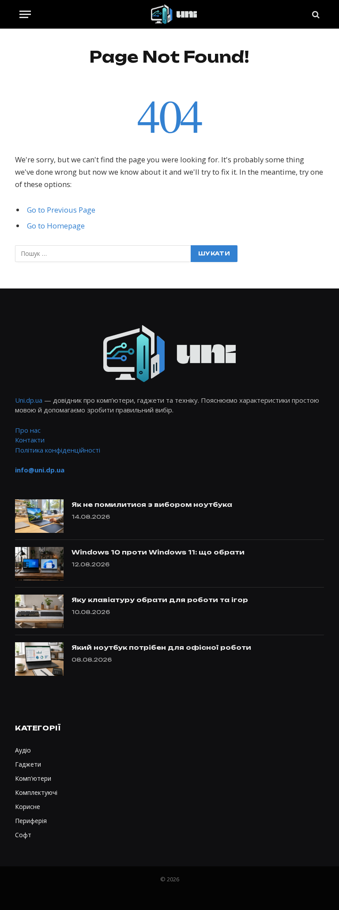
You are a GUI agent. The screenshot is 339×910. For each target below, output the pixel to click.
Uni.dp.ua (28, 400)
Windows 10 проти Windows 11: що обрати (158, 552)
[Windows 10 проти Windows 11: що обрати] (39, 563)
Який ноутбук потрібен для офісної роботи (161, 647)
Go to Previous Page (61, 210)
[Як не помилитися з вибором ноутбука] (39, 516)
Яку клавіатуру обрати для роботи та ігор (160, 599)
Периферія (31, 820)
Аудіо (23, 750)
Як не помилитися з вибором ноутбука (152, 504)
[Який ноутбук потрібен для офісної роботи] (39, 659)
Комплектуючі (36, 792)
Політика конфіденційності (57, 450)
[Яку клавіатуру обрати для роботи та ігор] (39, 611)
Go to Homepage (56, 226)
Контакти (30, 439)
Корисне (27, 806)
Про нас (28, 430)
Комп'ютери (33, 778)
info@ (39, 469)
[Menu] (25, 14)
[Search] (315, 14)
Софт (23, 835)
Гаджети (28, 764)
